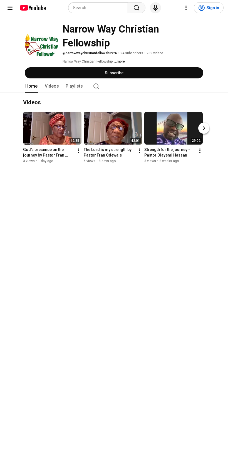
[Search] (136, 7)
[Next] (203, 128)
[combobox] (100, 7)
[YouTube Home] (33, 8)
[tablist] (114, 86)
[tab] (31, 86)
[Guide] (10, 7)
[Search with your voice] (155, 7)
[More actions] (78, 150)
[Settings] (186, 7)
